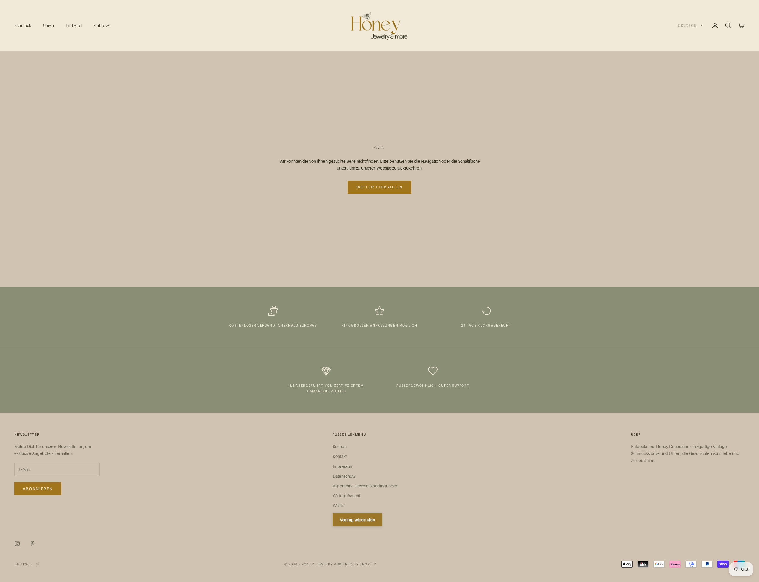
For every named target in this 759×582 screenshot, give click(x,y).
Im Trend (74, 25)
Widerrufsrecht (346, 495)
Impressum (343, 466)
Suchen (340, 446)
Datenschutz (344, 476)
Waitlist (339, 505)
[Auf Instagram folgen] (17, 543)
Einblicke (101, 25)
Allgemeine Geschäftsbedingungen (365, 485)
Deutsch (687, 25)
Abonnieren (38, 488)
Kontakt (340, 456)
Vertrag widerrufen (357, 519)
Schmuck (22, 25)
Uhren (48, 25)
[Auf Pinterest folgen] (33, 543)
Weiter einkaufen (379, 187)
